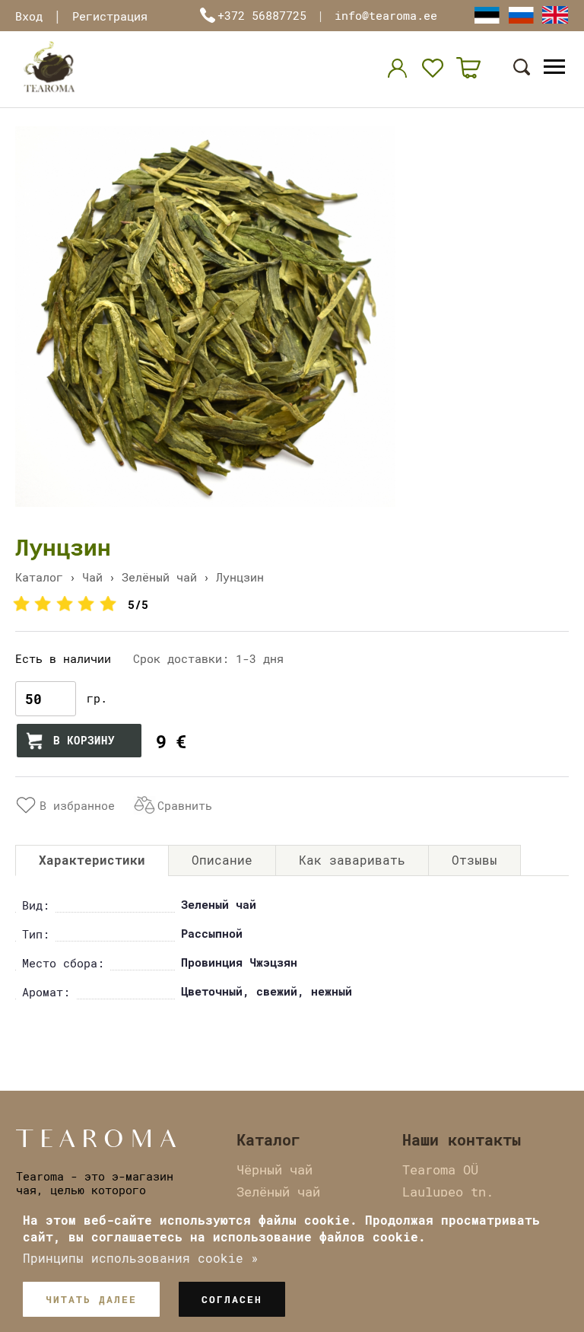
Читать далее (91, 1299)
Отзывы (474, 860)
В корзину (84, 740)
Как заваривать (352, 860)
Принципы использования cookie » (141, 1258)
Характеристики (92, 860)
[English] (555, 15)
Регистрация (110, 16)
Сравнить (184, 805)
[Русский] (521, 15)
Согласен (232, 1299)
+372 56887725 (261, 15)
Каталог (39, 577)
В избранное (77, 805)
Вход (29, 16)
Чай (92, 577)
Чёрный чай (274, 1169)
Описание (222, 860)
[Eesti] (487, 15)
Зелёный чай (159, 577)
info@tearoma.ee (386, 15)
